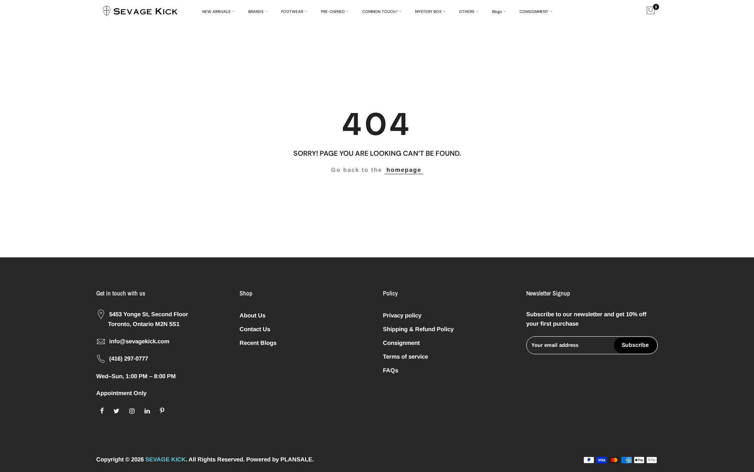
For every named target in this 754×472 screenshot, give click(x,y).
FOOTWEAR (292, 11)
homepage (403, 169)
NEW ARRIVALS (216, 11)
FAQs (390, 370)
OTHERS (466, 11)
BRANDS (256, 11)
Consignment (401, 342)
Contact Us (255, 329)
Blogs (497, 11)
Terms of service (405, 356)
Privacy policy (402, 315)
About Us (252, 315)
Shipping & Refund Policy (418, 329)
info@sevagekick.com (139, 341)
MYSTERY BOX (428, 11)
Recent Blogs (258, 342)
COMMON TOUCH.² (379, 11)
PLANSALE (296, 459)
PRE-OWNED (333, 11)
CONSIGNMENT (534, 11)
